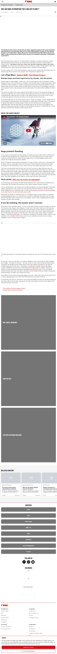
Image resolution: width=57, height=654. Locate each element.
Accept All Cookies (28, 647)
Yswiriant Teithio (5, 617)
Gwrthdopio (32, 628)
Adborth (31, 615)
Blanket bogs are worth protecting (13, 290)
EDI (30, 635)
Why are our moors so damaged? (26, 180)
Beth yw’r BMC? (5, 611)
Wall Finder (28, 521)
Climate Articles (19, 4)
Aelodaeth (3, 615)
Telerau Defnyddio (5, 626)
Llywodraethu (32, 631)
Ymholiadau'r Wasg (33, 617)
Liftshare (28, 539)
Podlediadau (4, 619)
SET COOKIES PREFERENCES (28, 651)
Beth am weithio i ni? (34, 613)
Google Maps (16, 214)
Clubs (28, 509)
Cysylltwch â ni (32, 611)
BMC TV (28, 527)
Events (28, 551)
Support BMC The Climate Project (31, 75)
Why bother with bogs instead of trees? (14, 288)
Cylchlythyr (3, 622)
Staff (2, 613)
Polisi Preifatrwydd (5, 628)
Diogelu (31, 626)
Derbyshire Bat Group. (35, 269)
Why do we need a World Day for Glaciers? (30, 488)
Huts (28, 515)
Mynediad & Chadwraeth (7, 4)
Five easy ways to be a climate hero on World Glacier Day (9, 488)
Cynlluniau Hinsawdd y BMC (35, 633)
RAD (28, 533)
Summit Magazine (28, 545)
